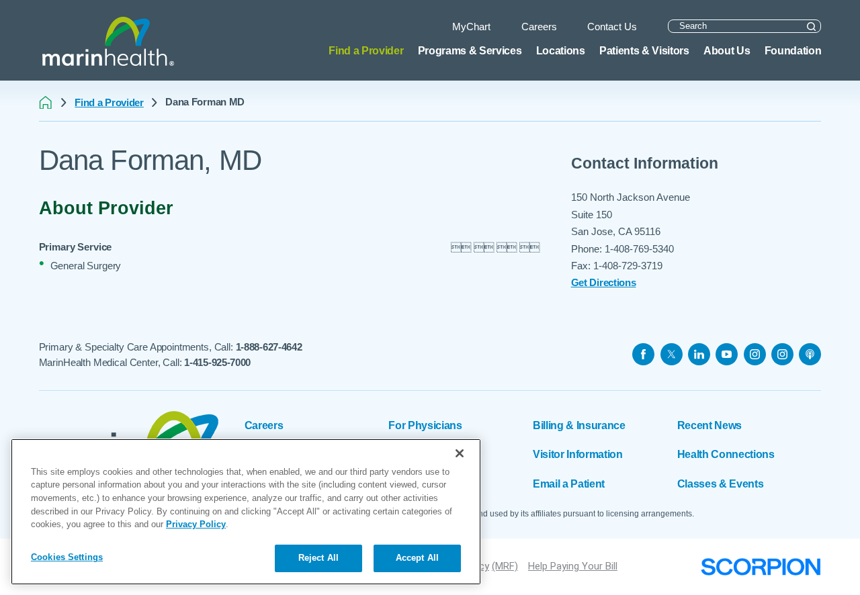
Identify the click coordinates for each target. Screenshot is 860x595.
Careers (264, 425)
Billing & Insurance (579, 425)
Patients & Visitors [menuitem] (644, 50)
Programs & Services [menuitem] (470, 50)
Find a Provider (109, 102)
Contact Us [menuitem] (612, 26)
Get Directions (603, 282)
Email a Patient (569, 483)
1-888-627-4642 (269, 347)
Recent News (709, 425)
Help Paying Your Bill (572, 566)
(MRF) (505, 566)
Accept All (417, 558)
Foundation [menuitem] (793, 50)
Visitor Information (578, 454)
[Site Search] (811, 26)
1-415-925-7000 (217, 362)
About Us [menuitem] (726, 50)
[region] (246, 512)
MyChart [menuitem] (471, 26)
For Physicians (425, 425)
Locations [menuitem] (560, 50)
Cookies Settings (67, 557)
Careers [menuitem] (539, 26)
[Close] (459, 453)
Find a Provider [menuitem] (366, 50)
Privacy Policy (196, 524)
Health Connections (726, 454)
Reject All (318, 558)
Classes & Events (720, 483)
